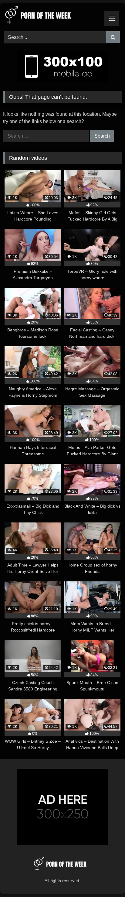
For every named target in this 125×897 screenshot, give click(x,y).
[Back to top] (106, 879)
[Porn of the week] (51, 16)
